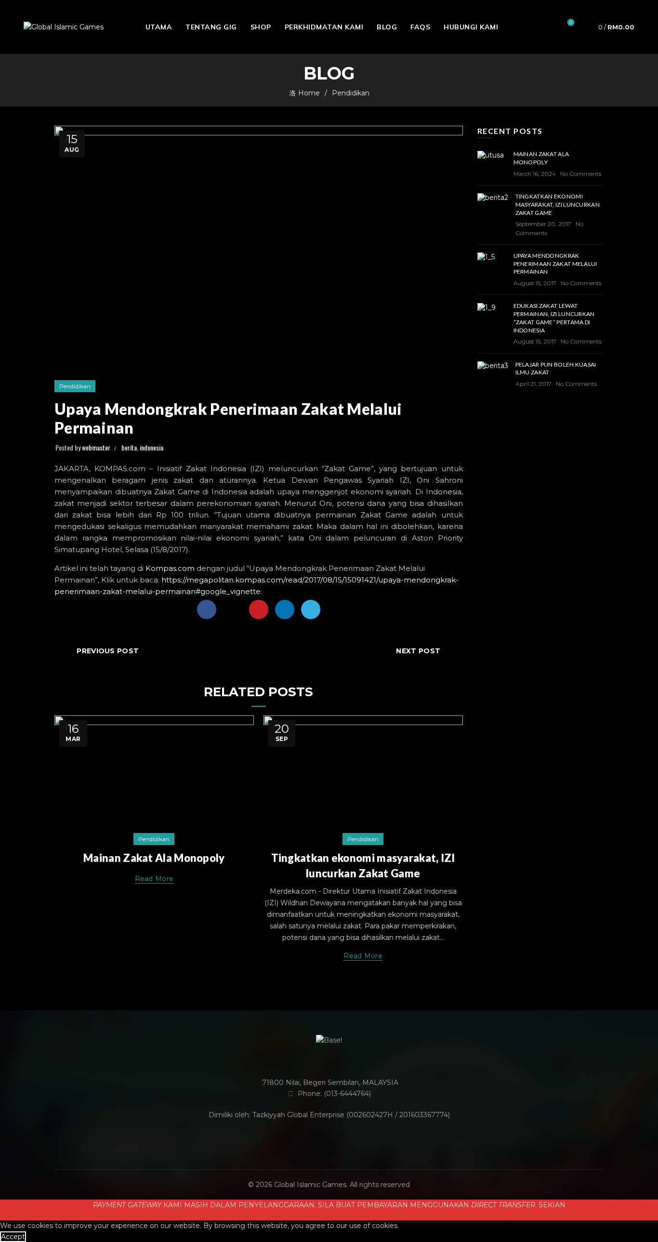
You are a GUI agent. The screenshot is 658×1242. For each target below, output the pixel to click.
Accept (13, 1236)
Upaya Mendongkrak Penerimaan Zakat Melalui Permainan (555, 264)
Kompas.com (170, 568)
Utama (158, 27)
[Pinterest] (258, 609)
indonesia (151, 447)
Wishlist (570, 23)
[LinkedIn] (284, 609)
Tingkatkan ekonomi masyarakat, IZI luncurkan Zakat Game (557, 204)
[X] (232, 609)
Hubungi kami (471, 27)
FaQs (420, 27)
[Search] (543, 27)
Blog (387, 27)
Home (309, 93)
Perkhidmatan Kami (324, 27)
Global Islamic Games (310, 1184)
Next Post (418, 651)
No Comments (580, 173)
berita (129, 447)
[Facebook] (206, 609)
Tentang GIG (211, 27)
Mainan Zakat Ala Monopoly (154, 857)
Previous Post (108, 651)
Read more (154, 878)
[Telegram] (310, 609)
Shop (260, 27)
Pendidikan (350, 93)
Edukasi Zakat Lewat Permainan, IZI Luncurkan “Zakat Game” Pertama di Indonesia (554, 317)
